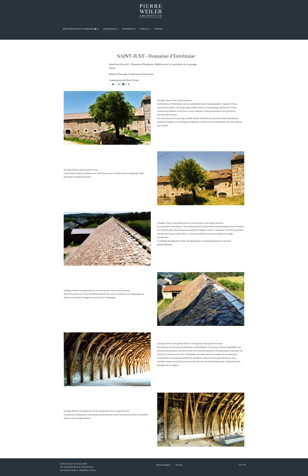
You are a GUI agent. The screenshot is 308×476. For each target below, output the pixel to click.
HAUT (241, 465)
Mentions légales (163, 465)
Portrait (179, 465)
